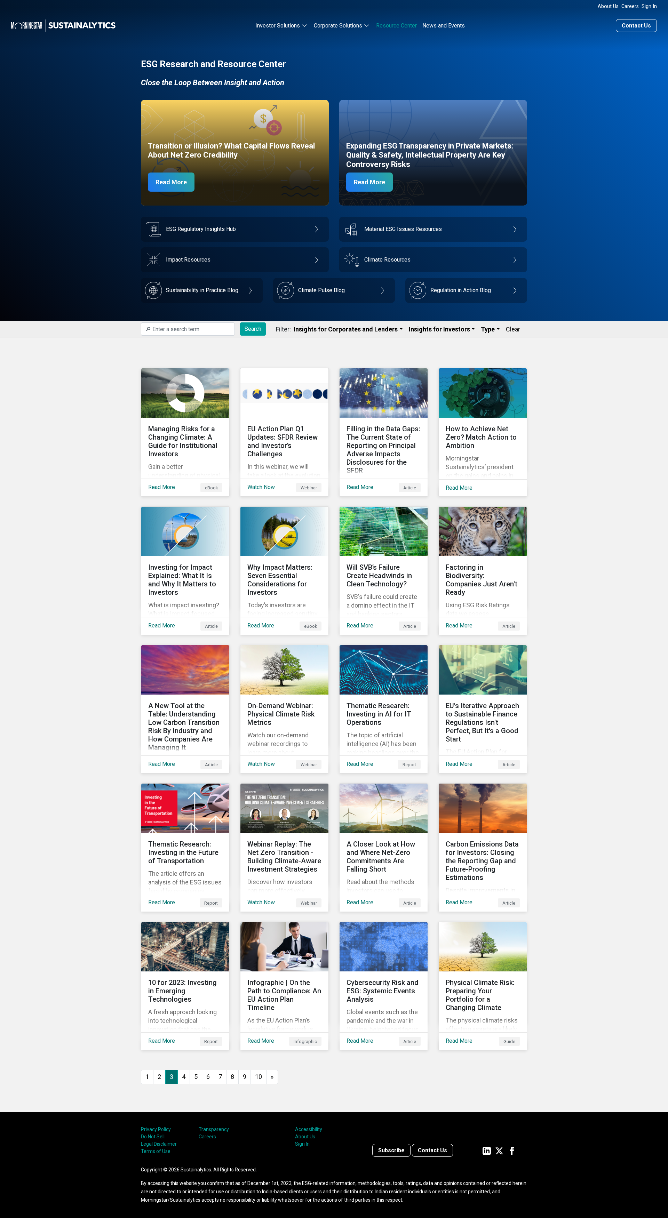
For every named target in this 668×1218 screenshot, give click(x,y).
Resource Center (396, 25)
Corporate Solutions (338, 25)
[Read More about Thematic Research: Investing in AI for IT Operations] (384, 709)
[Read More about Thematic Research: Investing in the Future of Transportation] (185, 848)
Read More (171, 182)
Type (488, 329)
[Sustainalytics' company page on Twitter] (499, 1150)
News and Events (443, 25)
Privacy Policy (156, 1129)
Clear (513, 329)
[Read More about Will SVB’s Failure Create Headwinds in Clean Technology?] (384, 571)
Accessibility (308, 1129)
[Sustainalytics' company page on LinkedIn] (487, 1150)
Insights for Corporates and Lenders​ (346, 329)
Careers (630, 6)
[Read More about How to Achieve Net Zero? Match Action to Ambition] (483, 432)
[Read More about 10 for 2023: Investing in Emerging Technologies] (185, 986)
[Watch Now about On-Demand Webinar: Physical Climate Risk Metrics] (284, 709)
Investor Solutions (277, 25)
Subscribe (391, 1150)
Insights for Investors (439, 329)
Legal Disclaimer (159, 1144)
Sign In (649, 6)
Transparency (214, 1129)
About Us (608, 6)
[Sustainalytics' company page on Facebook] (512, 1150)
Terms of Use (155, 1151)
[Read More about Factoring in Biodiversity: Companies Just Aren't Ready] (483, 571)
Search (253, 329)
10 (258, 1076)
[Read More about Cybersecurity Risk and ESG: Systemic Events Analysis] (384, 986)
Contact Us (636, 25)
